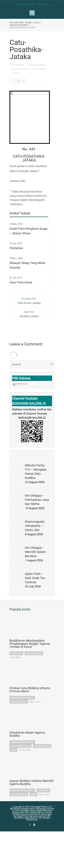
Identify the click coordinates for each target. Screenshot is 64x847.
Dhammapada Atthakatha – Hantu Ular (34, 526)
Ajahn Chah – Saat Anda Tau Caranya (35, 578)
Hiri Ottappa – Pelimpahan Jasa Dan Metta (37, 500)
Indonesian (23, 384)
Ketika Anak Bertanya (20, 746)
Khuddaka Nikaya (37, 64)
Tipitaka (16, 73)
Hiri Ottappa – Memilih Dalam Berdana (35, 552)
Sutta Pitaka (39, 69)
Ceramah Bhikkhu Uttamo (22, 698)
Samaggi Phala (32, 4)
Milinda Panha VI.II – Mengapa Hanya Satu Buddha (35, 471)
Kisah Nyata (16, 653)
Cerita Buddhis (17, 64)
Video (13, 750)
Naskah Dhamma (21, 69)
